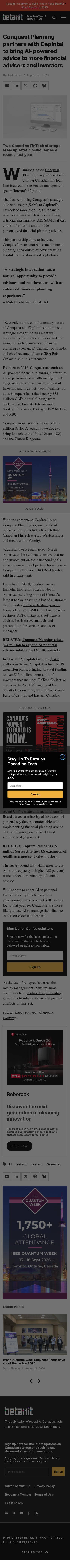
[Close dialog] (62, 757)
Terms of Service (43, 801)
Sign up (35, 794)
